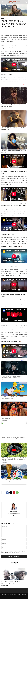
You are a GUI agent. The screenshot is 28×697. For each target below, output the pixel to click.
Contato (4, 594)
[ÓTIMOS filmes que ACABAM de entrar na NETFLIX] (14, 574)
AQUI (21, 246)
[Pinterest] (14, 492)
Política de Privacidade (11, 594)
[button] (2, 2)
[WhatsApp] (17, 492)
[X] (10, 492)
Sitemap (24, 594)
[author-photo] (14, 509)
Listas (3, 18)
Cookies (19, 594)
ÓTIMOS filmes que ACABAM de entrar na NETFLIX (12, 582)
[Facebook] (7, 492)
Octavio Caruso (6, 28)
